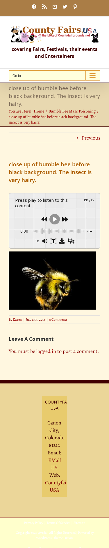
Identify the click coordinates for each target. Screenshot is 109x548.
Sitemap (79, 522)
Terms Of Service (58, 522)
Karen (17, 319)
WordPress (44, 537)
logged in (46, 351)
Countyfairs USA (57, 486)
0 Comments (58, 319)
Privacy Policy (33, 522)
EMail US (54, 464)
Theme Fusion (63, 537)
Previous (91, 137)
